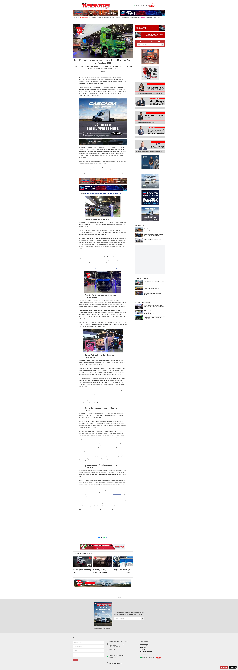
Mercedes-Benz (117, 494)
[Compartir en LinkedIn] (106, 538)
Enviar (75, 660)
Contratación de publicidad (146, 651)
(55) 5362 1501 (112, 651)
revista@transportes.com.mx (115, 663)
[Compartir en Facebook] (99, 538)
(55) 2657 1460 (112, 657)
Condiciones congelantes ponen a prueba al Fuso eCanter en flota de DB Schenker (106, 268)
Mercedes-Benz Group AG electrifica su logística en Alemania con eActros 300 (103, 193)
